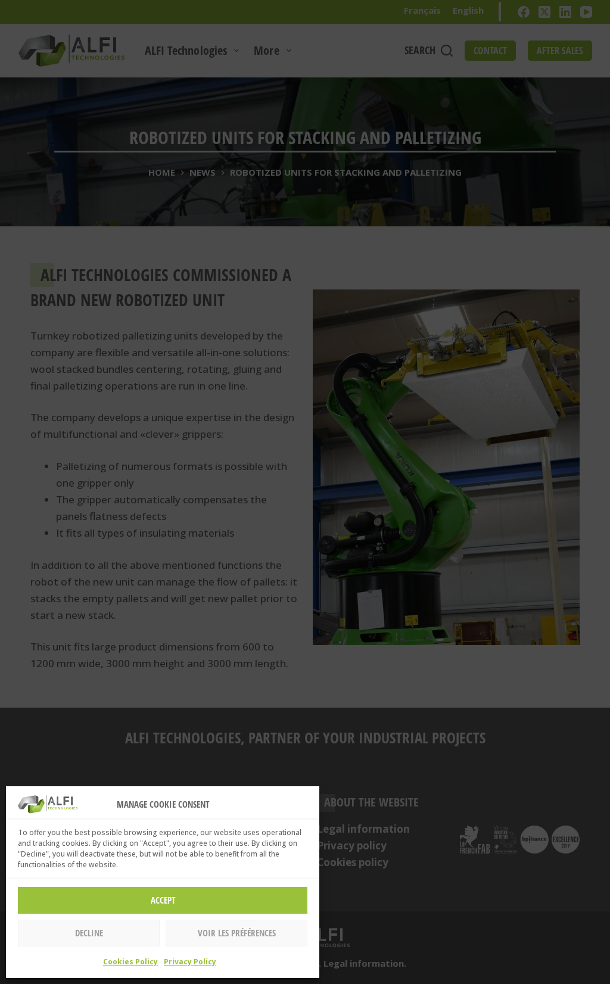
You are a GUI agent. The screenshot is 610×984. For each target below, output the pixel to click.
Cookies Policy (130, 962)
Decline (89, 933)
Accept (163, 900)
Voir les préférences (237, 933)
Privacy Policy (190, 962)
